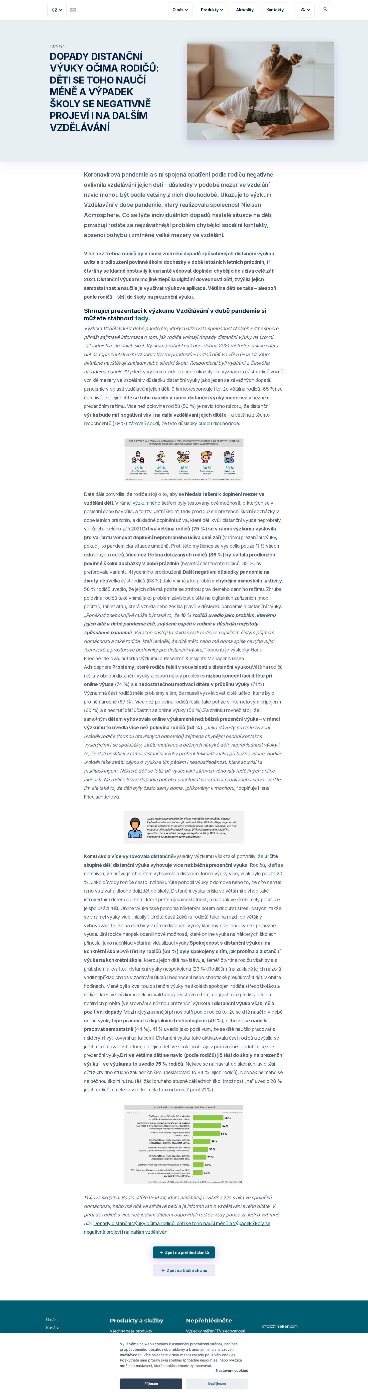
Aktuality (245, 9)
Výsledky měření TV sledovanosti (215, 1331)
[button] (56, 10)
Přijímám (151, 1383)
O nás (51, 1319)
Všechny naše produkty (131, 1331)
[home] (36, 10)
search (325, 9)
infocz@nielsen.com (279, 1326)
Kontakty (275, 9)
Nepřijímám (217, 1383)
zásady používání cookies (213, 1355)
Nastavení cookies (232, 1370)
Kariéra (52, 1327)
